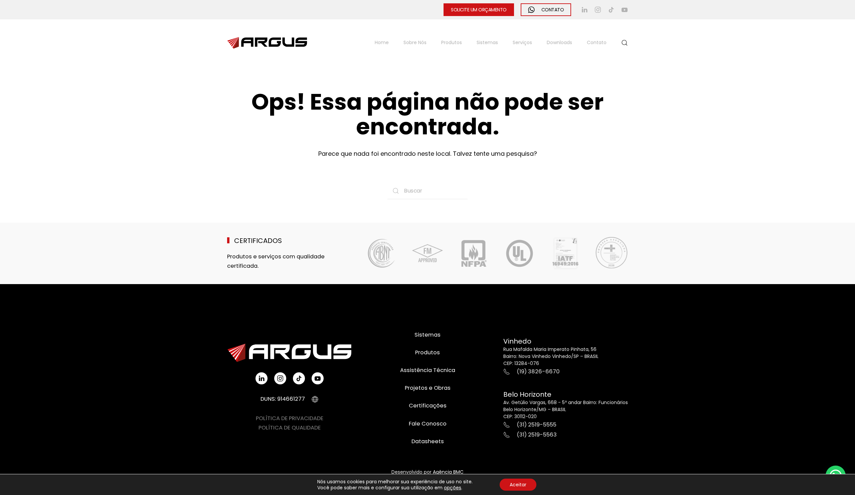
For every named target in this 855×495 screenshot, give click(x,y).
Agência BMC (448, 472)
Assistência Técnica (427, 370)
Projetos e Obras (428, 388)
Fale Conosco (428, 423)
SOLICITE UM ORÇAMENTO (479, 9)
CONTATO (552, 9)
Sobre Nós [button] (414, 42)
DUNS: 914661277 (283, 399)
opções (452, 488)
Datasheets (427, 441)
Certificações (428, 405)
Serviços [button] (522, 42)
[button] (624, 42)
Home (382, 42)
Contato (597, 42)
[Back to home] (267, 42)
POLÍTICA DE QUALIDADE (290, 427)
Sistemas (487, 42)
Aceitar (518, 484)
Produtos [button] (451, 42)
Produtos (427, 352)
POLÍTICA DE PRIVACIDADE (289, 418)
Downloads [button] (559, 42)
